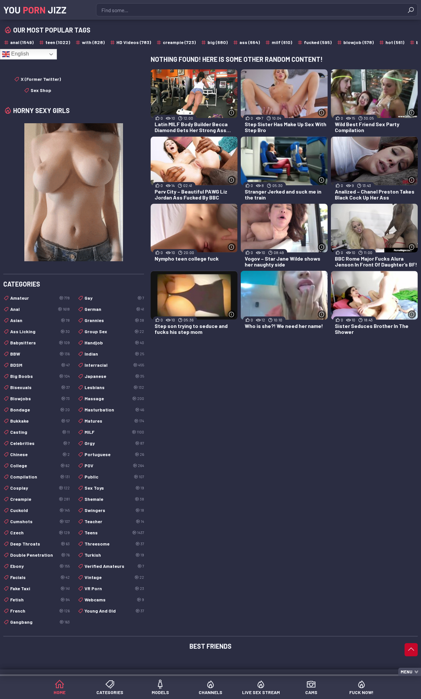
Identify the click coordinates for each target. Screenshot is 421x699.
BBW (40, 354)
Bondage (40, 409)
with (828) (93, 42)
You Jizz (34, 9)
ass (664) (249, 42)
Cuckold (40, 510)
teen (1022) (57, 42)
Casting (40, 432)
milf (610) (282, 42)
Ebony (40, 566)
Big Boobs (40, 376)
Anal (40, 309)
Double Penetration (40, 555)
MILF (114, 432)
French (40, 611)
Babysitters (40, 342)
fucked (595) (318, 42)
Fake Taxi (40, 588)
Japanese (114, 376)
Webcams (114, 599)
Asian (40, 320)
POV (114, 465)
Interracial (114, 365)
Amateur (40, 298)
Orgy (114, 443)
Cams (311, 692)
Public (114, 476)
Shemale (114, 499)
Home (59, 692)
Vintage (114, 577)
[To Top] (411, 649)
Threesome (114, 544)
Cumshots (40, 521)
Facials (40, 577)
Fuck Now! (361, 692)
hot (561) (394, 42)
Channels (210, 692)
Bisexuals (40, 387)
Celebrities (40, 443)
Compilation (40, 476)
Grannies (114, 320)
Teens (114, 532)
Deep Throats (40, 544)
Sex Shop (41, 90)
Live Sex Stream (261, 692)
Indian (114, 354)
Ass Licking (40, 331)
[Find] (410, 10)
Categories (109, 692)
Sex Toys (114, 488)
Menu (406, 671)
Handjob (114, 342)
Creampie (40, 499)
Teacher (114, 521)
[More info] (232, 112)
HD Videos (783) (133, 42)
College (40, 465)
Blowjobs (40, 398)
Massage (114, 398)
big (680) (218, 42)
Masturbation (114, 409)
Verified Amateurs (114, 566)
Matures (114, 421)
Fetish (40, 599)
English (19, 54)
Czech (40, 532)
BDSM (40, 365)
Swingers (114, 510)
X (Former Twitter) (41, 79)
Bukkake (40, 421)
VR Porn (114, 588)
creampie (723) (179, 42)
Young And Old (114, 611)
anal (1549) (22, 42)
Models (160, 692)
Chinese (40, 454)
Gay (114, 298)
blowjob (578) (358, 42)
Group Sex (114, 331)
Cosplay (40, 488)
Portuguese (114, 454)
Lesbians (114, 387)
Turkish (114, 555)
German (114, 309)
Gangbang (40, 622)
